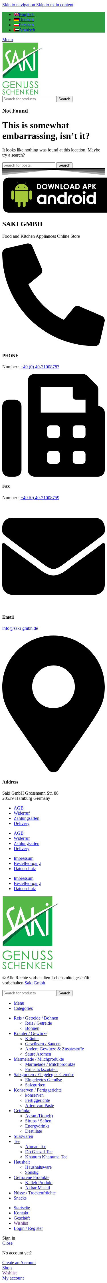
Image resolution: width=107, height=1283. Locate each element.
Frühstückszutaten (41, 1069)
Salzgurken (35, 1084)
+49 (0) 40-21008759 (40, 497)
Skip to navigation (19, 4)
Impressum (23, 858)
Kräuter (32, 1038)
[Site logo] (22, 93)
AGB (19, 808)
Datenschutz (25, 868)
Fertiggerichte (37, 1100)
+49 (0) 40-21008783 (40, 366)
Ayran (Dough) (39, 1115)
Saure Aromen (38, 1054)
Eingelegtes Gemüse (43, 1079)
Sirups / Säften (38, 1120)
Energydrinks (37, 1126)
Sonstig (32, 1172)
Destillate (33, 1131)
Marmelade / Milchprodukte (50, 1064)
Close (7, 1243)
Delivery (21, 823)
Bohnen (32, 1028)
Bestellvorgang (27, 863)
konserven (34, 1095)
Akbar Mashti (37, 1187)
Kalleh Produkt (39, 1182)
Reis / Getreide (38, 1023)
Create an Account (19, 1262)
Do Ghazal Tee (39, 1151)
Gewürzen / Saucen (42, 1043)
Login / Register (28, 1228)
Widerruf (22, 813)
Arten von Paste (39, 1105)
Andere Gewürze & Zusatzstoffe (54, 1048)
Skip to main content (54, 4)
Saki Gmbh (35, 982)
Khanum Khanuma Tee (46, 1156)
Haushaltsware (38, 1167)
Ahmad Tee (35, 1146)
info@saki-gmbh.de (20, 628)
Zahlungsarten (26, 818)
